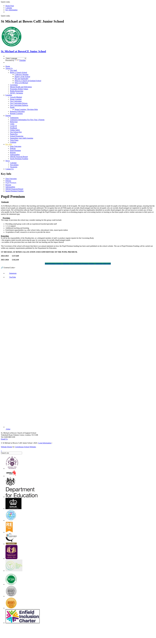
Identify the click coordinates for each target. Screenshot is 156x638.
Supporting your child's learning (21, 138)
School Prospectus (16, 136)
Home (7, 66)
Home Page (9, 6)
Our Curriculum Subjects (19, 105)
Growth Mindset (16, 97)
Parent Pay (14, 134)
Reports (13, 152)
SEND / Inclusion (16, 93)
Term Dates (14, 140)
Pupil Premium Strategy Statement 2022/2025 (61, 264)
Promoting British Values (19, 89)
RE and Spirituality (21, 79)
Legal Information (44, 443)
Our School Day (16, 132)
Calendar (8, 8)
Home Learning (15, 99)
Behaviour (14, 122)
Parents (8, 116)
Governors (14, 85)
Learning (8, 95)
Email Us (4, 439)
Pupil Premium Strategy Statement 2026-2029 (94, 264)
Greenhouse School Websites (25, 447)
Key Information (11, 10)
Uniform (13, 142)
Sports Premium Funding (19, 159)
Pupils (12, 107)
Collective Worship (21, 74)
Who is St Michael (21, 83)
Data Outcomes (15, 146)
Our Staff (13, 70)
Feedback (13, 128)
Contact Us (9, 169)
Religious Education (17, 111)
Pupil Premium (15, 150)
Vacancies (13, 167)
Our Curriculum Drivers (18, 103)
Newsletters (14, 165)
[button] (10, 15)
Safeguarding (15, 155)
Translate (22, 60)
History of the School (22, 77)
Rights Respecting (16, 91)
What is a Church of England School (28, 81)
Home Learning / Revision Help (26, 109)
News (7, 161)
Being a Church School (18, 72)
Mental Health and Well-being (21, 87)
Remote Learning (16, 113)
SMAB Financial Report (19, 157)
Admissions (14, 118)
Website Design (6, 447)
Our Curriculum (16, 101)
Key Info (8, 144)
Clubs (12, 124)
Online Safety (15, 130)
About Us (9, 68)
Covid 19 (13, 126)
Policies (13, 148)
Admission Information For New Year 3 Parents (27, 120)
